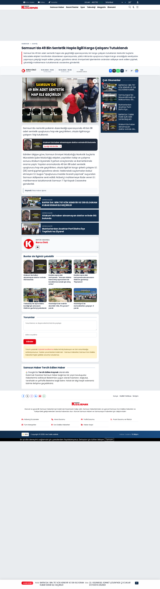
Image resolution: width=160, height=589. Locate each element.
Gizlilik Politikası (125, 396)
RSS (26, 434)
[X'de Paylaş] (114, 70)
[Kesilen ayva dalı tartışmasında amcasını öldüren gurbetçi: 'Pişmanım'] (85, 266)
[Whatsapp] (44, 396)
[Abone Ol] (136, 70)
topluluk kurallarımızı (46, 349)
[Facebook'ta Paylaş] (110, 70)
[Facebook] (23, 396)
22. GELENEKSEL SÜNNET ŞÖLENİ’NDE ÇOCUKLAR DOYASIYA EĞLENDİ (110, 583)
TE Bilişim (134, 434)
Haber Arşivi (88, 425)
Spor (82, 7)
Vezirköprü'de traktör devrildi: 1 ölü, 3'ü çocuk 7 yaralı (59, 306)
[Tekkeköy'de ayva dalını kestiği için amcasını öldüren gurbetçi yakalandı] (35, 295)
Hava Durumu (59, 419)
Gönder (29, 341)
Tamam (109, 439)
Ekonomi (112, 7)
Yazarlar (54, 2)
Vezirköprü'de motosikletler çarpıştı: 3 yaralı (84, 306)
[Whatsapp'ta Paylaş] (118, 70)
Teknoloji (91, 7)
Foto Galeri (29, 2)
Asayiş (34, 44)
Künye (115, 396)
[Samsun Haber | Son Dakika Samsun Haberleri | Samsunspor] (30, 7)
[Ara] (130, 7)
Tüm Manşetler (30, 425)
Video (42, 2)
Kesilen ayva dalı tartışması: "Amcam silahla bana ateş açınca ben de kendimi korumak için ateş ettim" (60, 279)
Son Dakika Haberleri (62, 425)
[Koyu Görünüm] (134, 7)
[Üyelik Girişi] (136, 2)
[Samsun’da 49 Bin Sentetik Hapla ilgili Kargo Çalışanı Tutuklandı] (60, 99)
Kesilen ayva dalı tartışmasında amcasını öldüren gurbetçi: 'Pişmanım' (84, 278)
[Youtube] (40, 396)
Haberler (25, 44)
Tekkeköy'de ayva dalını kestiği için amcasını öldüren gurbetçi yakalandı (35, 306)
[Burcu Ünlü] (29, 243)
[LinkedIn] (36, 396)
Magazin (101, 7)
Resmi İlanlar (72, 7)
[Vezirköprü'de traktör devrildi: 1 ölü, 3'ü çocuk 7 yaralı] (60, 295)
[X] (27, 396)
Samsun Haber (57, 7)
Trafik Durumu (88, 419)
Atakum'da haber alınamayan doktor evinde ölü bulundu (35, 277)
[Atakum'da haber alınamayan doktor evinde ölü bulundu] (35, 266)
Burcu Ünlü (42, 242)
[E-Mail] (37, 247)
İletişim (135, 396)
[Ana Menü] (137, 7)
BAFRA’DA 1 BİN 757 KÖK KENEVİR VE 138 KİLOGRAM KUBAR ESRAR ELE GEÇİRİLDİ (62, 583)
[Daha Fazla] (122, 70)
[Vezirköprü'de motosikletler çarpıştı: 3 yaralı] (85, 295)
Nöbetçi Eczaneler (31, 419)
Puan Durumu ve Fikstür (122, 419)
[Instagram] (31, 396)
